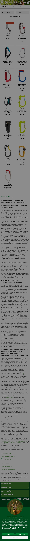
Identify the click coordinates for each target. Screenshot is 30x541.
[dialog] (15, 270)
